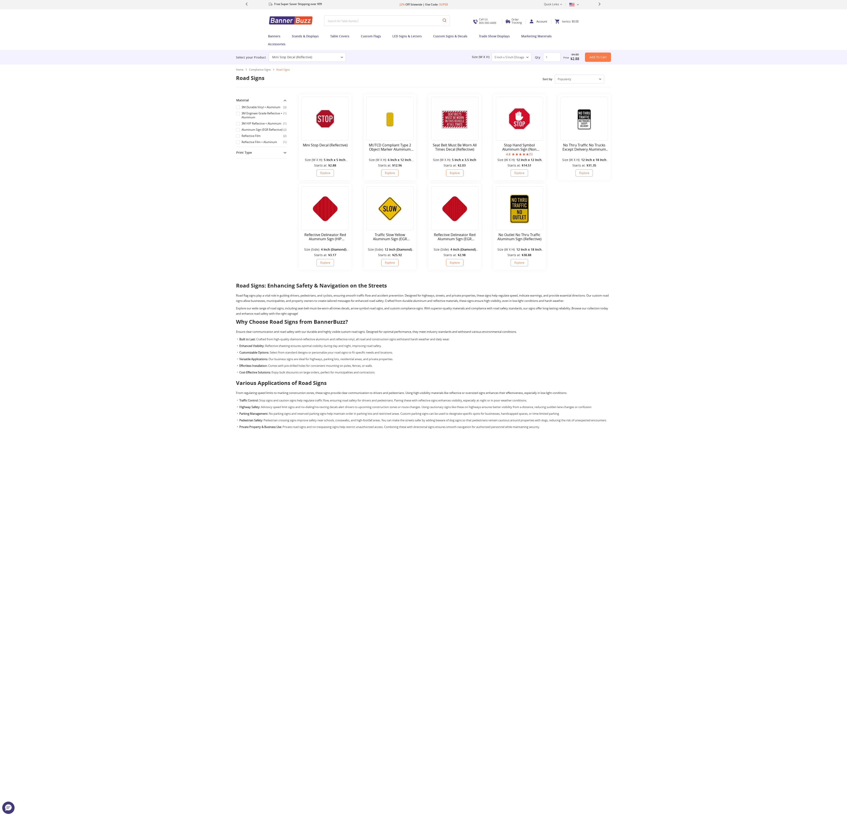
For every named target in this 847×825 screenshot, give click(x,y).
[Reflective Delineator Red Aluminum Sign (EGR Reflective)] (454, 208)
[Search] (444, 20)
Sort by (547, 79)
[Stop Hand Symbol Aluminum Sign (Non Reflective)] (519, 118)
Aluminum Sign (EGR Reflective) (264, 130)
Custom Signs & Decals (450, 36)
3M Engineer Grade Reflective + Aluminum (264, 115)
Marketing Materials (536, 36)
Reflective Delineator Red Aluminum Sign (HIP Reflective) (325, 237)
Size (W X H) (480, 57)
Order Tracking (517, 21)
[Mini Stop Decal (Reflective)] (325, 118)
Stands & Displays (305, 36)
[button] (8, 808)
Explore (325, 173)
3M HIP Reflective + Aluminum (264, 123)
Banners (274, 36)
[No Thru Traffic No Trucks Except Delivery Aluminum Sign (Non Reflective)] (584, 118)
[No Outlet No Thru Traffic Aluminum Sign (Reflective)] (519, 208)
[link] (261, 70)
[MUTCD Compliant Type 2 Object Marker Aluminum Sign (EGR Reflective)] (390, 118)
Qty (537, 57)
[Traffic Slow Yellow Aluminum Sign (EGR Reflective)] (390, 208)
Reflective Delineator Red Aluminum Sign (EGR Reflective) (455, 237)
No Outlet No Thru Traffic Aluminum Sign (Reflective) (519, 237)
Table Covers (339, 36)
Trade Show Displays (494, 36)
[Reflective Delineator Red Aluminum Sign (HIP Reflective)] (325, 208)
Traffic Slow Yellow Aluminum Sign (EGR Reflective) (390, 237)
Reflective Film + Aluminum (264, 142)
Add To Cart (598, 57)
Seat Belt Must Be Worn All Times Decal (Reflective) (455, 147)
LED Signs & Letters (407, 36)
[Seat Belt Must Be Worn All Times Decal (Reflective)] (454, 118)
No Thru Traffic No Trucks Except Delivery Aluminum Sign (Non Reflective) (584, 147)
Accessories (276, 44)
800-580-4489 (487, 21)
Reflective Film (264, 136)
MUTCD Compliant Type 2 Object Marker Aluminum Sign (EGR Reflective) (390, 147)
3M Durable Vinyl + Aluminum (264, 107)
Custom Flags (371, 36)
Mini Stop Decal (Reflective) (292, 57)
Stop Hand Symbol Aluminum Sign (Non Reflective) (519, 147)
